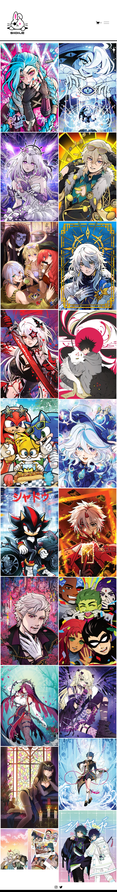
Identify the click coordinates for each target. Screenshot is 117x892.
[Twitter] (60, 887)
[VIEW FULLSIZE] (29, 87)
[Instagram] (56, 887)
